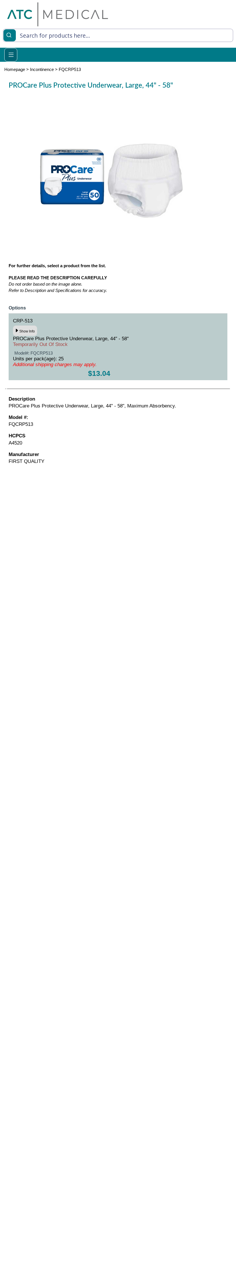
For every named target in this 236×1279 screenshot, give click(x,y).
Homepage (14, 69)
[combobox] (118, 35)
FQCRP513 (70, 69)
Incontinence (42, 69)
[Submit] (9, 35)
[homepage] (57, 14)
